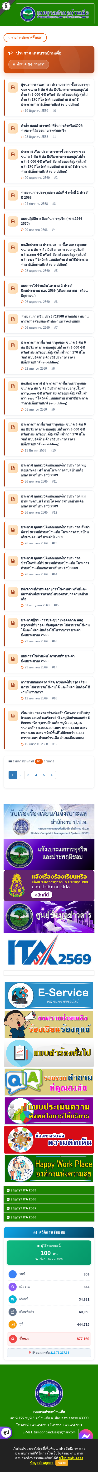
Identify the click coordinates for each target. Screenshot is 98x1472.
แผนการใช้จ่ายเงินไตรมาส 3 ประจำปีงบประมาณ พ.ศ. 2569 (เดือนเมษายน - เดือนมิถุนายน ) (54, 290)
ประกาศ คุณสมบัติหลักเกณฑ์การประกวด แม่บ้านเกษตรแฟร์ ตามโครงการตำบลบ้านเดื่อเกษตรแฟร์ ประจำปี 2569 (53, 501)
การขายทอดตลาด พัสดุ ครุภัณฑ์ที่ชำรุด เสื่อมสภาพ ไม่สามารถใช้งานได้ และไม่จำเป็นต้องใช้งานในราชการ (55, 687)
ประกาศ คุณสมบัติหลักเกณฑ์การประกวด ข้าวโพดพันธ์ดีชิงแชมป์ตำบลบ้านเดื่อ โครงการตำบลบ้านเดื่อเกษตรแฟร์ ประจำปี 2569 (55, 563)
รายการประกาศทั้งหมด (26, 37)
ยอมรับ (62, 1463)
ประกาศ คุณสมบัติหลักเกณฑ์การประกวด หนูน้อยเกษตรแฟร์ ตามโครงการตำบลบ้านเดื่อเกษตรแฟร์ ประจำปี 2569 (53, 470)
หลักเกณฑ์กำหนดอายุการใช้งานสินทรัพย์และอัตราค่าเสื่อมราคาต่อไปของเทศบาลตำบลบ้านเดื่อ (54, 594)
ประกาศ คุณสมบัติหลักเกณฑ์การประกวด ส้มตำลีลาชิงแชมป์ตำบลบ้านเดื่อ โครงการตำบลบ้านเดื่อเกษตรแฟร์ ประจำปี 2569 (55, 532)
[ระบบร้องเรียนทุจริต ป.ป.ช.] (6, 1433)
